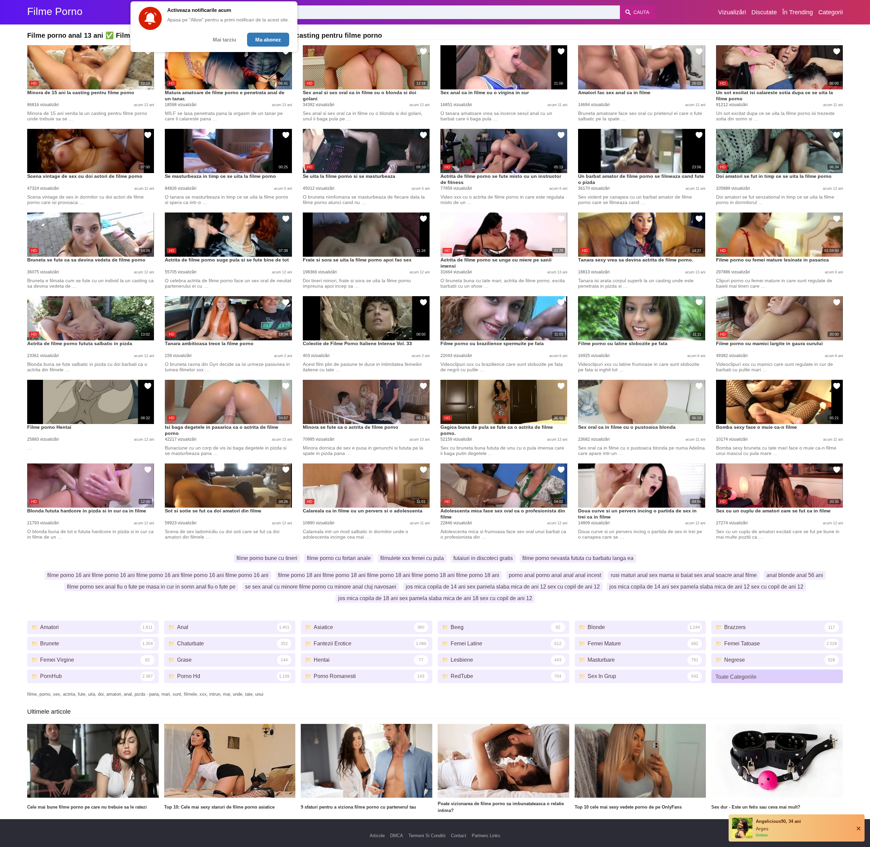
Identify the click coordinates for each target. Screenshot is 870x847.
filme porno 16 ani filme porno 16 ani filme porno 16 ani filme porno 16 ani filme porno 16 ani (157, 575)
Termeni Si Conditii (427, 835)
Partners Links (486, 835)
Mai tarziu (224, 40)
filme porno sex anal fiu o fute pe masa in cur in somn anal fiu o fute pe (151, 587)
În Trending (797, 12)
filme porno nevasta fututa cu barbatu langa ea (577, 558)
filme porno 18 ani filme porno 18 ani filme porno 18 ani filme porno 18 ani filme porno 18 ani (388, 575)
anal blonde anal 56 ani (794, 575)
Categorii (830, 12)
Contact (458, 835)
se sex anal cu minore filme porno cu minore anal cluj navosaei (320, 587)
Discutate (764, 12)
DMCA (396, 835)
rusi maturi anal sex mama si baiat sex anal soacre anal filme (684, 575)
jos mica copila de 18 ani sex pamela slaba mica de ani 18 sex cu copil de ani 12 (435, 598)
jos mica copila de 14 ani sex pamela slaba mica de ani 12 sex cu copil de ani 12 (503, 587)
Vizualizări (732, 12)
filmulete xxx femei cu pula (412, 558)
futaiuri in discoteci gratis (483, 558)
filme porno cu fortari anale (339, 558)
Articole (377, 835)
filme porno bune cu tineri (267, 558)
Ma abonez (268, 40)
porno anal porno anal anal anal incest (555, 575)
